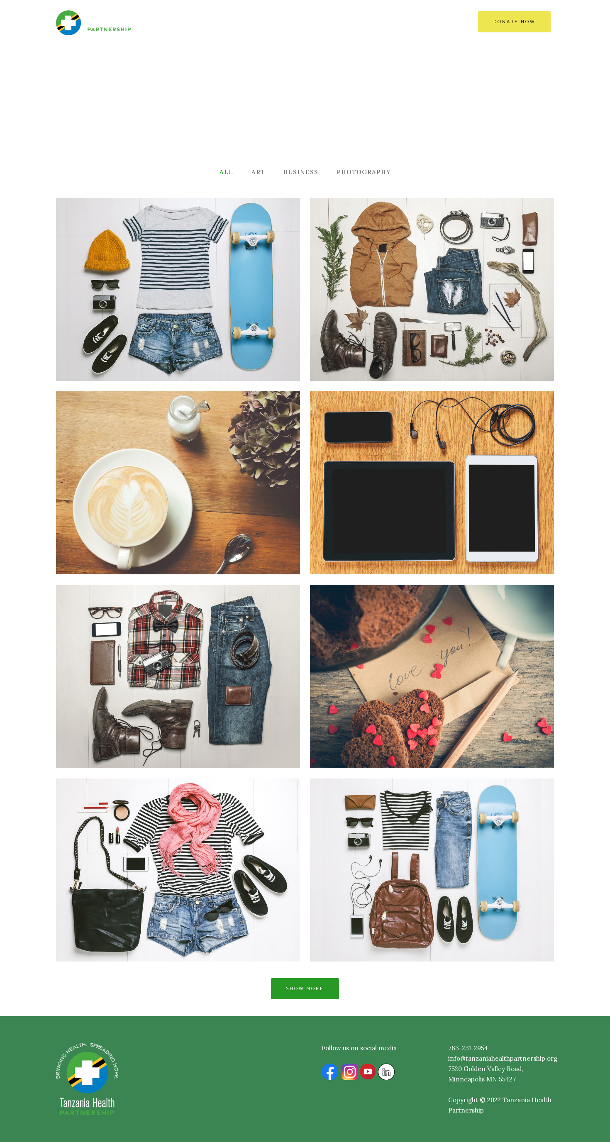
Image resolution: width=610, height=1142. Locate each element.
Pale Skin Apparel (178, 463)
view (173, 306)
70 (213, 500)
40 (213, 306)
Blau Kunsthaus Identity (432, 657)
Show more (305, 989)
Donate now (514, 22)
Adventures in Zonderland (178, 270)
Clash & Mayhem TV (432, 463)
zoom (138, 306)
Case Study (178, 657)
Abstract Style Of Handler (178, 850)
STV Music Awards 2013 (432, 270)
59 (467, 306)
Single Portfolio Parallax (432, 850)
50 (467, 500)
